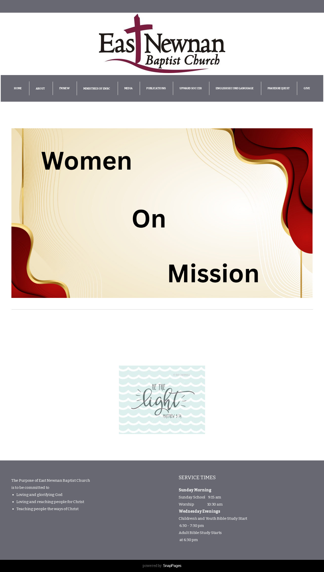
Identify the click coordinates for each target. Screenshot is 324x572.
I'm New (64, 88)
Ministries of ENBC (96, 88)
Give (306, 88)
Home (18, 88)
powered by (162, 566)
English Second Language (235, 88)
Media (128, 88)
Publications (156, 88)
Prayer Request (279, 88)
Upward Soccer (190, 88)
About (40, 88)
